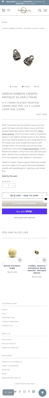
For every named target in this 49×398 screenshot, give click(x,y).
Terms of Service (10, 348)
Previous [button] (5, 2)
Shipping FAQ (8, 318)
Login (4, 309)
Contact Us (7, 326)
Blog (4, 374)
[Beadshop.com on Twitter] (15, 392)
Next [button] (45, 2)
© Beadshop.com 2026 (24, 384)
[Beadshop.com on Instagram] (24, 392)
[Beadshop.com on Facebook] (20, 392)
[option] (25, 3)
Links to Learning (10, 366)
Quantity (6, 181)
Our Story (7, 340)
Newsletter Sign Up (11, 378)
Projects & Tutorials (12, 362)
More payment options (24, 217)
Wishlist (6, 370)
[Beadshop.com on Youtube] (33, 392)
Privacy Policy (9, 344)
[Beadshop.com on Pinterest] (29, 392)
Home (4, 22)
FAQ (3, 313)
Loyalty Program (10, 321)
